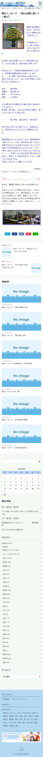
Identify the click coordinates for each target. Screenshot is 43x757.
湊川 (6, 630)
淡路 (6, 662)
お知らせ (7, 558)
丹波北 (6, 582)
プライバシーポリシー (19, 699)
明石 (5, 650)
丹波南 (6, 586)
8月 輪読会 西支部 (10, 507)
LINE (35, 234)
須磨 (6, 634)
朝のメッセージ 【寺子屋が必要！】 (15, 448)
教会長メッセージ (11, 550)
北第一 (6, 618)
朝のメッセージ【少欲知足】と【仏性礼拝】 (17, 363)
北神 (6, 646)
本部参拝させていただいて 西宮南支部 (20, 524)
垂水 (6, 638)
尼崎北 (7, 562)
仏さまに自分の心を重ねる (12, 529)
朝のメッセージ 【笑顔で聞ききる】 (15, 307)
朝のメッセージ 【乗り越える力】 (14, 335)
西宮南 (7, 594)
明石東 (7, 654)
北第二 (6, 622)
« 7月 (4, 495)
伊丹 (6, 570)
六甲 (6, 602)
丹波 (6, 578)
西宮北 (7, 590)
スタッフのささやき (11, 554)
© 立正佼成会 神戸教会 (21, 754)
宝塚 (6, 574)
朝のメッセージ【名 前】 (11, 391)
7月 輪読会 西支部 (10, 518)
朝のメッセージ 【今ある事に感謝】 (15, 420)
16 (38, 482)
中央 (6, 626)
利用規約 (6, 699)
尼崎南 (7, 566)
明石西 (7, 658)
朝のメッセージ (21, 20)
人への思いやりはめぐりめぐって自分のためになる (20, 512)
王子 (6, 610)
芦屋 (6, 598)
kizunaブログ (7, 543)
